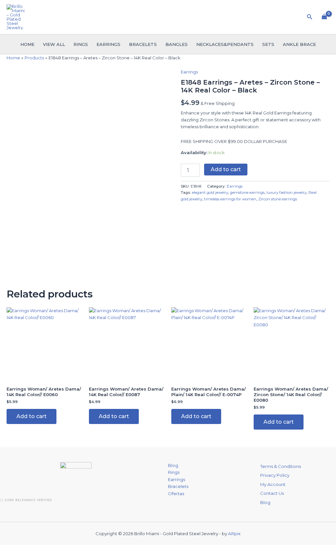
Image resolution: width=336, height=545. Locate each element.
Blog (173, 465)
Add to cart (226, 169)
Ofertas (176, 493)
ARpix (234, 533)
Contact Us (272, 493)
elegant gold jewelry (210, 192)
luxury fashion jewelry (286, 192)
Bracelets (143, 44)
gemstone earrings (247, 192)
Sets (268, 44)
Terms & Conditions (280, 466)
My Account (272, 484)
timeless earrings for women (230, 199)
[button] (310, 17)
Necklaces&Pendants (225, 44)
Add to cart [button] (31, 416)
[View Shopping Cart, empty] (324, 17)
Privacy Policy (274, 475)
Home (27, 44)
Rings (81, 44)
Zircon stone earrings (277, 199)
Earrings (108, 44)
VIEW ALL (54, 44)
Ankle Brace (299, 44)
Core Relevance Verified (28, 500)
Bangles (176, 44)
